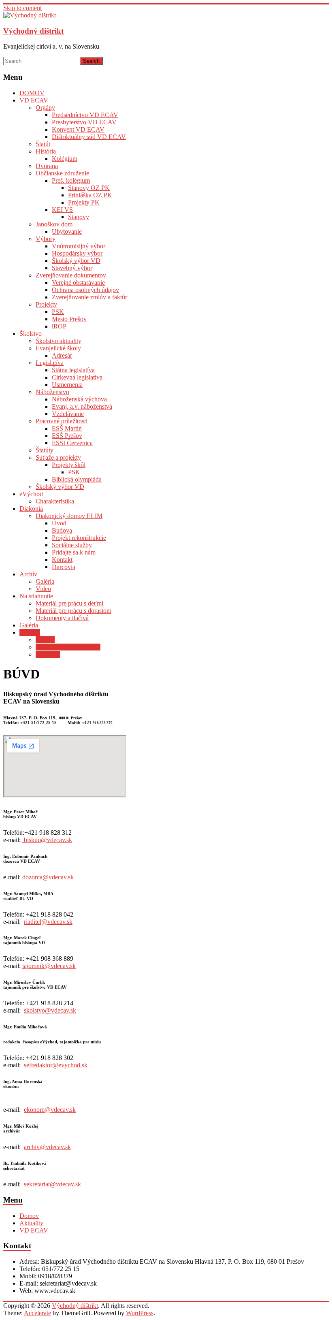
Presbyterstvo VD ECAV (84, 122)
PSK (58, 311)
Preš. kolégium (71, 180)
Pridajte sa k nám (74, 552)
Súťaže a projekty (58, 457)
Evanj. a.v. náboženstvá (82, 406)
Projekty (46, 304)
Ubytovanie (67, 231)
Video (43, 588)
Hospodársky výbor (77, 253)
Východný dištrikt (33, 31)
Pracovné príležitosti (61, 421)
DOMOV (32, 93)
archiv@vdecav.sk (47, 1146)
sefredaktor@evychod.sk (55, 1065)
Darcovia (63, 566)
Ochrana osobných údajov (85, 289)
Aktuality (31, 1223)
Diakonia (31, 508)
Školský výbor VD (76, 260)
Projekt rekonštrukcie (79, 537)
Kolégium (64, 158)
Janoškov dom (54, 224)
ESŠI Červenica (72, 442)
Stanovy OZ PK (89, 187)
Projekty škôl (68, 464)
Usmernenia (67, 384)
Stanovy (78, 216)
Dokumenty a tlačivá (62, 617)
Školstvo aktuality (58, 340)
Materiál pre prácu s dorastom (73, 610)
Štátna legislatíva (73, 370)
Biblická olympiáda (77, 479)
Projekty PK (84, 202)
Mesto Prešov (69, 319)
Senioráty (48, 654)
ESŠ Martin (67, 428)
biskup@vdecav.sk (48, 839)
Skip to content (22, 7)
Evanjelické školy (58, 348)
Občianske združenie (62, 173)
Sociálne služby (72, 545)
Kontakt (62, 559)
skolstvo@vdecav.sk (50, 1010)
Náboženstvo (52, 391)
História (46, 151)
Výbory (45, 238)
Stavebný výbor (72, 267)
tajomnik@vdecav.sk (49, 965)
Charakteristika (55, 501)
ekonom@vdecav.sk (50, 1109)
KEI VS (62, 209)
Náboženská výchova (79, 399)
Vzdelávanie (68, 413)
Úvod (59, 523)
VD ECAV (33, 100)
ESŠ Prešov (67, 435)
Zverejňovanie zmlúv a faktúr (89, 297)
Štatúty (44, 450)
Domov (29, 1215)
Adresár (62, 355)
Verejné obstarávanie (78, 282)
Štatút (43, 144)
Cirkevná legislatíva (77, 377)
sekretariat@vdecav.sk (52, 1184)
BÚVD (45, 639)
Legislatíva (50, 362)
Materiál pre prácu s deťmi (69, 603)
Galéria (45, 581)
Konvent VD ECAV (78, 129)
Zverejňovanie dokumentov (71, 275)
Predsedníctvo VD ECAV (85, 114)
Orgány (45, 107)
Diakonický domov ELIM (69, 515)
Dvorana (47, 165)
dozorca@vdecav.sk (48, 877)
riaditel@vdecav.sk (48, 921)
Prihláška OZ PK (90, 195)
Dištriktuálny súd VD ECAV (89, 136)
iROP (59, 326)
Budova (62, 530)
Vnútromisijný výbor (78, 246)
